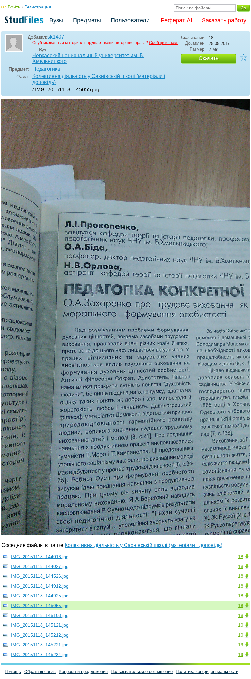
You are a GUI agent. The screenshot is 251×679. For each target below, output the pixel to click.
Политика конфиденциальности (207, 671)
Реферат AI (176, 20)
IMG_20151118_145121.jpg (40, 625)
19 (240, 625)
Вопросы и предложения (83, 671)
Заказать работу (224, 20)
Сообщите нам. (163, 43)
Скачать (208, 58)
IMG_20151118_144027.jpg (40, 566)
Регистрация (38, 6)
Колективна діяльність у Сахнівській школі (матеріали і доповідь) (98, 79)
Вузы (56, 20)
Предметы (87, 20)
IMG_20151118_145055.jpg (40, 605)
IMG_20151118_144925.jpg (40, 595)
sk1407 (55, 37)
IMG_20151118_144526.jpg (40, 576)
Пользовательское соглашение (142, 671)
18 (240, 556)
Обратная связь (40, 671)
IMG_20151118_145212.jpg (40, 635)
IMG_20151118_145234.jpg (40, 654)
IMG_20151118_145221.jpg (40, 644)
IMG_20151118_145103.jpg (40, 615)
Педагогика (46, 69)
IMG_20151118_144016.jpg (40, 556)
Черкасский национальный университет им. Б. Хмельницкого (88, 58)
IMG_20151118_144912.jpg (40, 586)
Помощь (13, 671)
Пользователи (130, 20)
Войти (14, 6)
